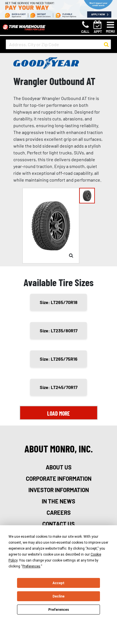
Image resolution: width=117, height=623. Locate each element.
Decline (58, 596)
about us (59, 467)
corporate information (58, 478)
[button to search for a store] (106, 44)
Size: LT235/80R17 (59, 330)
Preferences (58, 610)
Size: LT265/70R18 (59, 302)
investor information (58, 489)
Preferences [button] (31, 566)
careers (59, 512)
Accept (58, 583)
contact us (58, 523)
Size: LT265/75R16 (59, 359)
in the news (58, 501)
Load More (58, 413)
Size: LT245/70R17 (59, 387)
